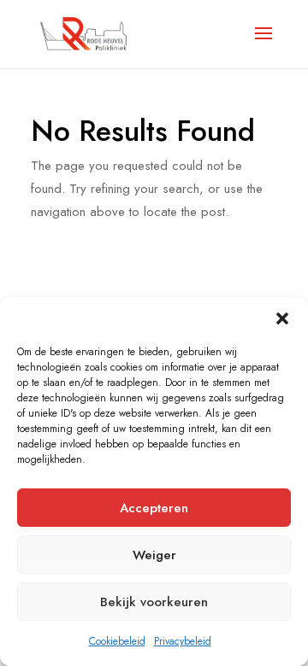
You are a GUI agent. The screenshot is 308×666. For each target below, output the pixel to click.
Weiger (154, 555)
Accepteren (154, 508)
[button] (282, 318)
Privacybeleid (182, 641)
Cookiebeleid (117, 641)
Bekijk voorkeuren (154, 602)
